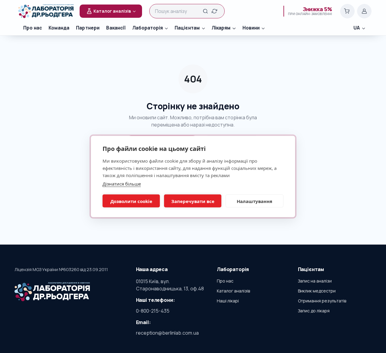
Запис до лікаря (314, 311)
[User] (364, 11)
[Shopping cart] (347, 11)
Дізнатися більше (122, 184)
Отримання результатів (322, 301)
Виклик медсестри (317, 291)
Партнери (88, 28)
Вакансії (115, 28)
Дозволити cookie (131, 201)
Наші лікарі (228, 301)
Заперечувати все (192, 201)
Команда (59, 28)
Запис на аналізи (315, 281)
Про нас (32, 28)
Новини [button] (251, 28)
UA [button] (356, 28)
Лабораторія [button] (147, 28)
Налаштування (254, 201)
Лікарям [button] (221, 28)
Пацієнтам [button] (187, 28)
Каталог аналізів (233, 291)
